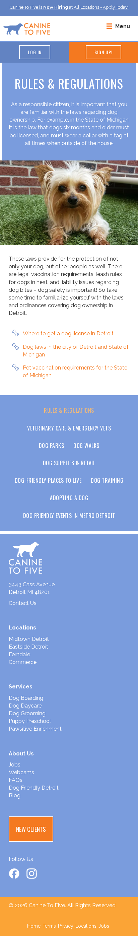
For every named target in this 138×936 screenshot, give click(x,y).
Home (34, 926)
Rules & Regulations (69, 410)
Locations (85, 926)
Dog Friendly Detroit (34, 788)
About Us (21, 753)
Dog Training (107, 480)
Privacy (65, 926)
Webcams (21, 772)
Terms (49, 926)
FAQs (15, 780)
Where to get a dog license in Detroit (68, 333)
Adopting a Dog (69, 498)
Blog (14, 795)
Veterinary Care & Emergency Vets (69, 428)
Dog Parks (51, 446)
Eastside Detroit (28, 647)
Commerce (23, 662)
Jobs (14, 764)
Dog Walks (86, 446)
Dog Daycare (25, 706)
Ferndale (19, 654)
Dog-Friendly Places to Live (48, 480)
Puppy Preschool (30, 721)
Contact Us (23, 603)
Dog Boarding (26, 698)
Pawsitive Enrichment (35, 729)
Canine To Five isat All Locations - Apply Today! (69, 7)
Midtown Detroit (29, 639)
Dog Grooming (27, 713)
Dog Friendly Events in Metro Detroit (69, 516)
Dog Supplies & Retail (69, 463)
